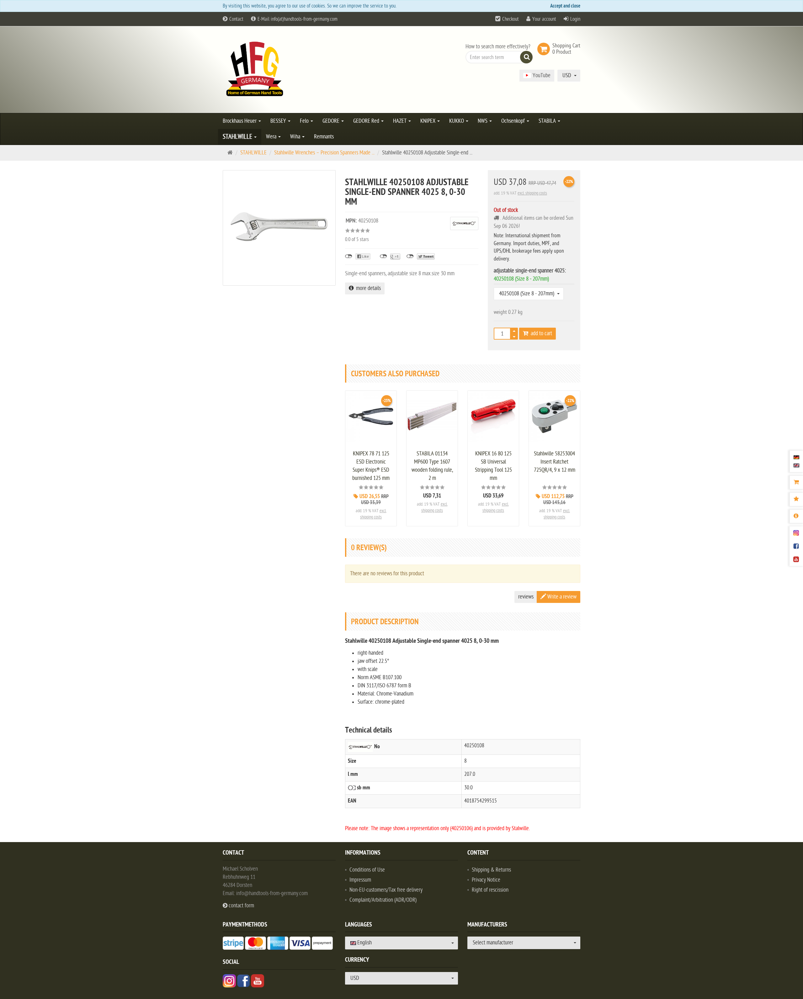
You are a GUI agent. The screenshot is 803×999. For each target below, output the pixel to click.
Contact (235, 19)
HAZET (400, 121)
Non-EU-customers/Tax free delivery (386, 890)
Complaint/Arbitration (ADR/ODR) (383, 900)
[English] (796, 465)
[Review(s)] (796, 499)
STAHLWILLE (238, 136)
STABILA (548, 121)
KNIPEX (428, 121)
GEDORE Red (366, 121)
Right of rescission (490, 890)
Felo (305, 121)
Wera (272, 136)
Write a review (561, 596)
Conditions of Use (367, 870)
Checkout (510, 19)
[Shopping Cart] (796, 482)
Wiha (295, 136)
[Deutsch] (796, 457)
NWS (483, 121)
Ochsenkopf (513, 121)
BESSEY (278, 121)
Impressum (360, 880)
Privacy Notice (486, 880)
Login (575, 19)
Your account (544, 19)
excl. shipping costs (532, 193)
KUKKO (457, 121)
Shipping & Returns (491, 870)
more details (367, 288)
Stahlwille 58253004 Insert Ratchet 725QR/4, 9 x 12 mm (554, 461)
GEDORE (331, 121)
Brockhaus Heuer (240, 121)
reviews (526, 596)
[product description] (796, 516)
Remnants (324, 136)
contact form (240, 905)
